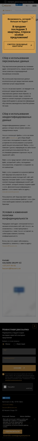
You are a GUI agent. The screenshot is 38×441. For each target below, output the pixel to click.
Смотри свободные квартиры (17, 45)
